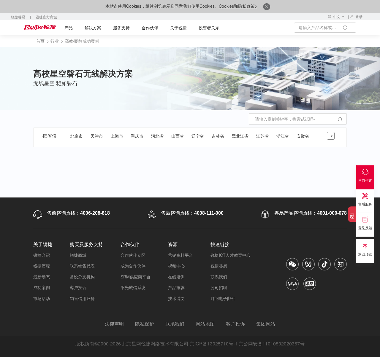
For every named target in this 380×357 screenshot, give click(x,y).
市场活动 (41, 298)
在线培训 (176, 277)
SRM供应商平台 (136, 277)
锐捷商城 (78, 255)
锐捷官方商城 (46, 16)
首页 (40, 41)
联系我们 (218, 277)
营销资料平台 (180, 255)
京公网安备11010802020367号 (272, 343)
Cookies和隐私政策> (238, 6)
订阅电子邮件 (222, 298)
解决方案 (93, 28)
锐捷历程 (41, 266)
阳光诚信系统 (133, 287)
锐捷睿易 (18, 16)
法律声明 (114, 323)
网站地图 (205, 323)
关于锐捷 (178, 28)
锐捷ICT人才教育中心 (230, 255)
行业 (54, 41)
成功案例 (41, 287)
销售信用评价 (82, 298)
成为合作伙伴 (133, 266)
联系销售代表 (82, 266)
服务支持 (121, 28)
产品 (68, 28)
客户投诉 (78, 287)
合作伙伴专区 (133, 255)
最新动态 (41, 277)
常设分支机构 (82, 277)
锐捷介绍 (41, 255)
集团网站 (265, 323)
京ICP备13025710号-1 (214, 343)
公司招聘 (218, 287)
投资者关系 (209, 28)
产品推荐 (176, 287)
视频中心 (176, 266)
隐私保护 (144, 323)
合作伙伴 (150, 28)
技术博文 (176, 298)
